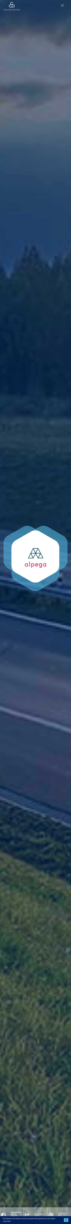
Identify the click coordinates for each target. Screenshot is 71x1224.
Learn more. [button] (7, 1221)
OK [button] (66, 1220)
